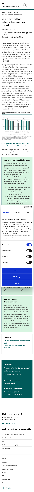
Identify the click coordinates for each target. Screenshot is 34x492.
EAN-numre (5, 476)
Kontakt (4, 472)
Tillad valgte (17, 277)
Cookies (4, 462)
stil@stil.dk (15, 392)
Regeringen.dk (6, 483)
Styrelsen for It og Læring (9, 438)
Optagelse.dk (6, 448)
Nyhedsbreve (6, 479)
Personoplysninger (7, 469)
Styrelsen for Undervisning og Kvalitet (13, 434)
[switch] (29, 250)
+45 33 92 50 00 (17, 395)
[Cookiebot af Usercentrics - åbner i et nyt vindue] (24, 207)
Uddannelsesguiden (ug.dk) (10, 445)
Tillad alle (17, 271)
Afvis (17, 283)
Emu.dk (4, 441)
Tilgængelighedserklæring (9, 465)
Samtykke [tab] (6, 212)
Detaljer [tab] (17, 212)
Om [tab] (28, 212)
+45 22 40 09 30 (17, 374)
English (4, 458)
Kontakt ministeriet (8, 423)
